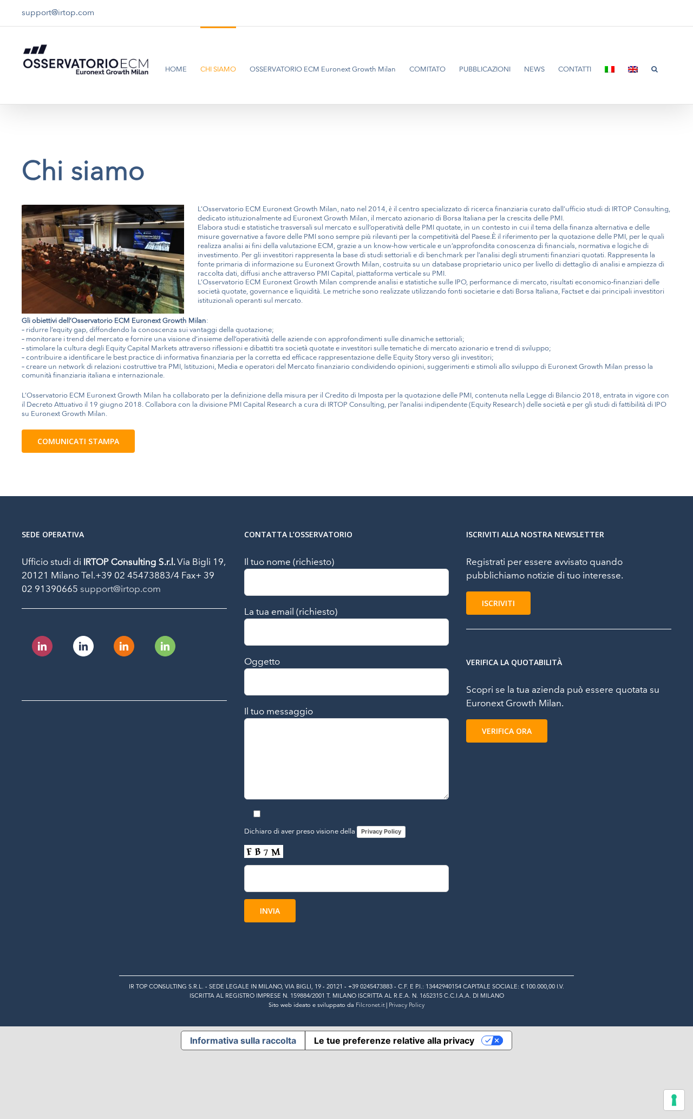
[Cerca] (654, 68)
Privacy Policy (381, 831)
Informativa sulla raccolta (243, 1040)
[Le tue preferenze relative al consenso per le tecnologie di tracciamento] (674, 1100)
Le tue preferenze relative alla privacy (394, 1040)
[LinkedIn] (42, 646)
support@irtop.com (58, 12)
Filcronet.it (370, 1005)
